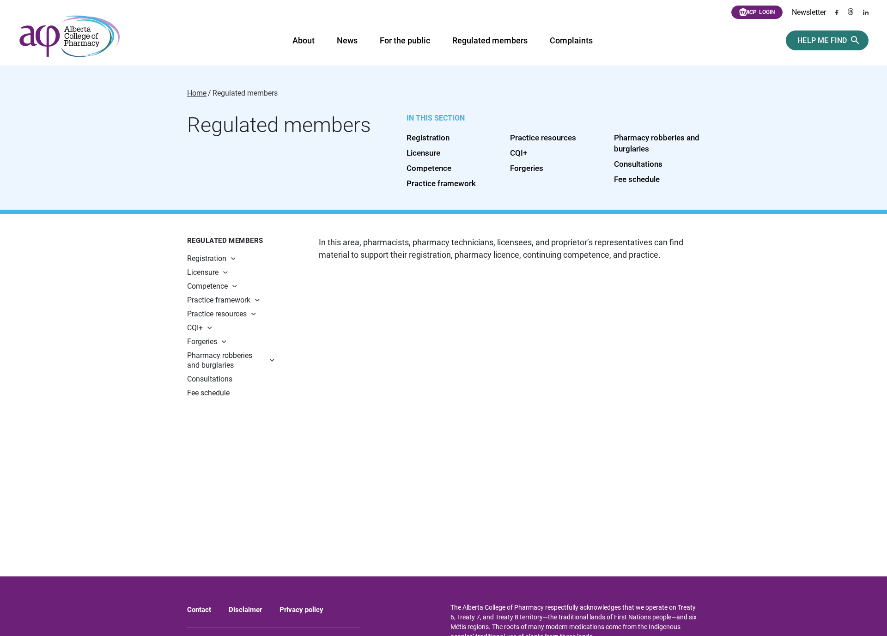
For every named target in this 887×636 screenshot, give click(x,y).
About (303, 40)
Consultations (638, 164)
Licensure (423, 152)
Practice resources (543, 137)
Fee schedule (637, 179)
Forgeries (526, 168)
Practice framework (441, 183)
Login (767, 12)
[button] (250, 258)
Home (197, 93)
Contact (199, 610)
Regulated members (490, 40)
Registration (428, 137)
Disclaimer (245, 610)
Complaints (571, 40)
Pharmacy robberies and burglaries (219, 360)
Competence (429, 168)
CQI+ (518, 152)
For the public (405, 40)
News (347, 40)
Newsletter (809, 12)
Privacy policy (301, 610)
